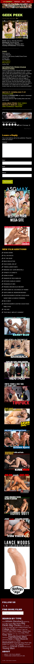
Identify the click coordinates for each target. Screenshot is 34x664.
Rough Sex (13, 641)
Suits (8, 644)
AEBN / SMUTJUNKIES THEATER (12, 105)
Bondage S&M (5, 627)
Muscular (4, 641)
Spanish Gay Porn (21, 643)
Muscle (24, 638)
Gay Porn (25, 633)
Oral (8, 641)
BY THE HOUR (8, 258)
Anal (3, 621)
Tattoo (16, 644)
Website (4, 172)
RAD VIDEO (22, 103)
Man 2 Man (14, 639)
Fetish (19, 633)
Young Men (8, 648)
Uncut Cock (17, 646)
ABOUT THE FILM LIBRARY (12, 654)
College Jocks (9, 629)
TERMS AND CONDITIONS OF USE (14, 656)
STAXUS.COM (7, 94)
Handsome (5, 637)
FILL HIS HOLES (8, 255)
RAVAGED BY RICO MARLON (12, 278)
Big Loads (23, 625)
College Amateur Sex (24, 627)
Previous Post (8, 128)
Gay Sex (7, 634)
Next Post (27, 128)
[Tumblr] (6, 605)
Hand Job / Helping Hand (25, 635)
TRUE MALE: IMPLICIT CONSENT (14, 312)
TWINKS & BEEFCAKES (10, 267)
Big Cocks (9, 624)
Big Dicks (17, 623)
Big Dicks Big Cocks (13, 624)
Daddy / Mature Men (24, 631)
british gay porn (13, 627)
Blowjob (27, 625)
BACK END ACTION (9, 261)
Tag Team (12, 644)
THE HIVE (6, 309)
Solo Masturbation (11, 642)
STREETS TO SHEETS (10, 272)
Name (4, 160)
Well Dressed (27, 646)
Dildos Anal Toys (13, 633)
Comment (5, 142)
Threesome (27, 644)
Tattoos (21, 644)
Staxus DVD (12, 18)
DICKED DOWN (8, 252)
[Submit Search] (3, 613)
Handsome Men (17, 636)
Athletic (9, 621)
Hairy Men (15, 635)
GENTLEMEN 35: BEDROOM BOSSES (15, 292)
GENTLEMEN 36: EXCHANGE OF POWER (16, 289)
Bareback (18, 621)
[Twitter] (4, 605)
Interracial (5, 639)
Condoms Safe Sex (22, 629)
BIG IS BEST (7, 301)
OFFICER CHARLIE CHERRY (12, 281)
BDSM (25, 621)
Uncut (8, 646)
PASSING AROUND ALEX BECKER (14, 287)
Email (4, 166)
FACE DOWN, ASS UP (10, 264)
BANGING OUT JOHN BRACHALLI (14, 270)
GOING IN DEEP (8, 275)
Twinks (4, 646)
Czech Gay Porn (9, 631)
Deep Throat (5, 633)
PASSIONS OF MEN (9, 284)
